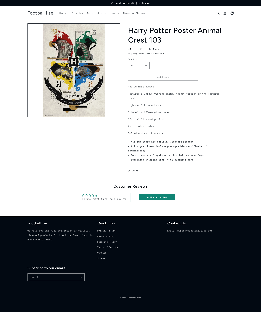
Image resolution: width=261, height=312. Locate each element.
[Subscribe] (80, 277)
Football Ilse (134, 298)
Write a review (157, 197)
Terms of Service (107, 247)
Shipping (132, 54)
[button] (114, 13)
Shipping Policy (107, 242)
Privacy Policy (106, 231)
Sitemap (101, 258)
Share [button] (135, 171)
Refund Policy (105, 236)
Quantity (133, 59)
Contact (101, 253)
